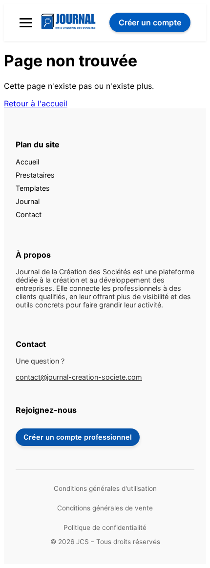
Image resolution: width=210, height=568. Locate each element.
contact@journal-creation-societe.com (79, 377)
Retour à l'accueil (35, 103)
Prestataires (35, 175)
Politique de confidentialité (105, 527)
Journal (28, 201)
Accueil (27, 162)
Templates (33, 188)
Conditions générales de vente (105, 508)
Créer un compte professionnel (77, 437)
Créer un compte (150, 22)
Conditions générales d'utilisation (105, 488)
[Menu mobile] (26, 22)
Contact (29, 214)
